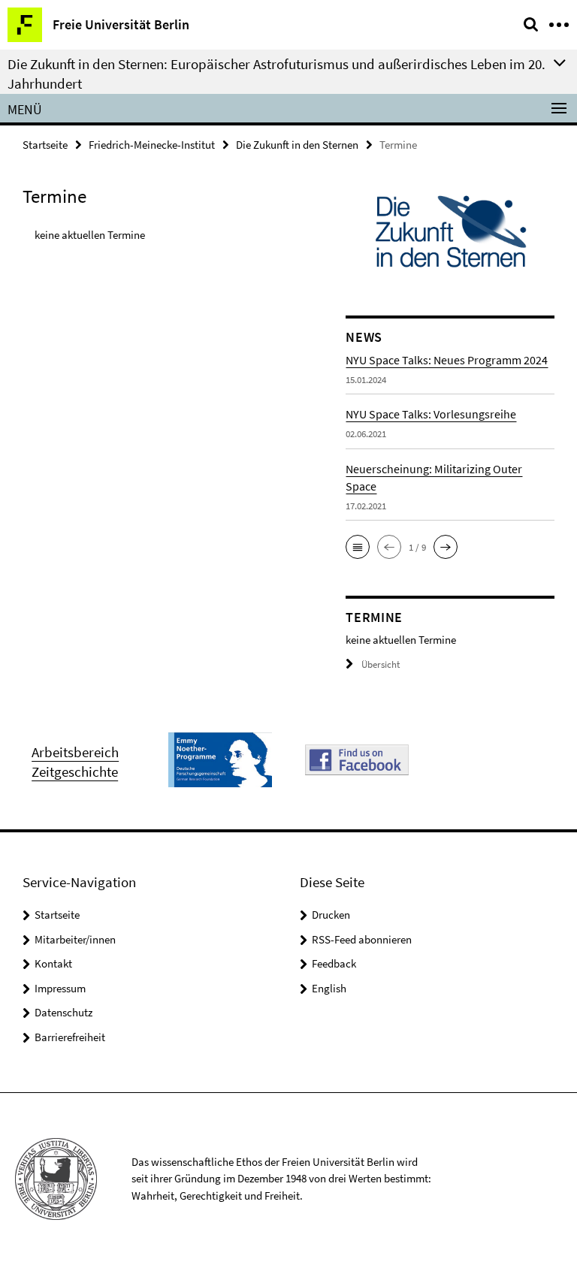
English (329, 988)
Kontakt (53, 963)
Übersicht (380, 664)
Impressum (60, 988)
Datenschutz (63, 1012)
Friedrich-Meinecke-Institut (152, 144)
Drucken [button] (331, 914)
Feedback (334, 963)
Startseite (45, 144)
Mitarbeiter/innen (75, 939)
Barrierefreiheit (70, 1037)
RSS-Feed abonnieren (362, 939)
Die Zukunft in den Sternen (297, 144)
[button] (358, 547)
